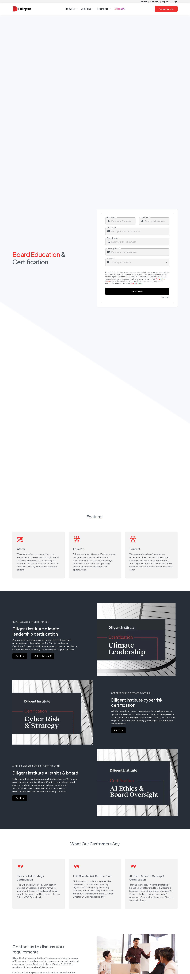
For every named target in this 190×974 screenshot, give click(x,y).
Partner (144, 1)
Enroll (18, 656)
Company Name (113, 248)
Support (165, 1)
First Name (111, 217)
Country (110, 259)
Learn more (137, 291)
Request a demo (166, 9)
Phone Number (113, 238)
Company (154, 1)
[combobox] (137, 262)
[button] (71, 9)
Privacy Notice (135, 283)
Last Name (145, 217)
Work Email (111, 228)
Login (175, 1)
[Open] (166, 262)
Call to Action (41, 656)
